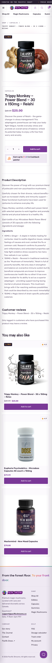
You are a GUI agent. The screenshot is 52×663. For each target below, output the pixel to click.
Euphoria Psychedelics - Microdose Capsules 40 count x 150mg (21, 469)
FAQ (33, 629)
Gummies (35, 608)
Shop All (5, 14)
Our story (6, 629)
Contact (5, 637)
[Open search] (41, 7)
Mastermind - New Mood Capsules (21, 541)
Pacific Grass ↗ (8, 641)
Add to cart (35, 149)
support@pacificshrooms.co (14, 614)
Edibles (34, 600)
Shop (4, 23)
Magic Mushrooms (21, 14)
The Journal (7, 633)
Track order (36, 637)
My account (36, 641)
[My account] (35, 7)
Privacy (34, 645)
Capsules (37, 14)
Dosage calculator (39, 633)
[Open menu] (3, 7)
